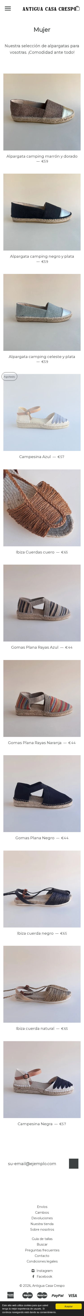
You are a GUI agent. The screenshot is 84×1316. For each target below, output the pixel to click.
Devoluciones (42, 1218)
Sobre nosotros (42, 1230)
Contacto (42, 1256)
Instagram (44, 1271)
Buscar (42, 1244)
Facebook (44, 1277)
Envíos (42, 1207)
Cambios (42, 1213)
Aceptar (69, 1306)
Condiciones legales (42, 1261)
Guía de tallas (42, 1239)
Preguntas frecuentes (42, 1250)
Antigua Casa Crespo (48, 1286)
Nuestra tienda (42, 1224)
